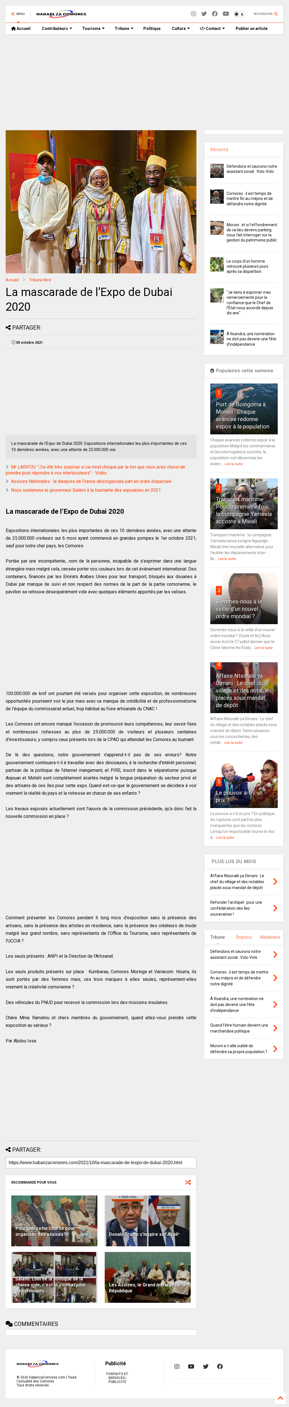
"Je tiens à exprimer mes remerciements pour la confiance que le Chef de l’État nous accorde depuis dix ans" (250, 302)
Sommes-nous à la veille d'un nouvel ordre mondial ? (239, 609)
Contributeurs (55, 28)
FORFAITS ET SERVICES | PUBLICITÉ (117, 1378)
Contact (213, 28)
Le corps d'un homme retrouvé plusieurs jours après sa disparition (247, 266)
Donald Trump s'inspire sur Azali (143, 1234)
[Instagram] (193, 14)
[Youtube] (226, 14)
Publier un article (251, 28)
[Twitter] (204, 14)
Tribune (122, 28)
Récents (219, 149)
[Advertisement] (144, 82)
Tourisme (91, 28)
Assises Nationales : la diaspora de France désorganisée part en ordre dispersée (91, 481)
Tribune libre (40, 280)
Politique (152, 28)
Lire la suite (234, 464)
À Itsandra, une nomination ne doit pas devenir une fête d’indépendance (251, 339)
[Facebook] (215, 14)
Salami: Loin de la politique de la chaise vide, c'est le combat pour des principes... (51, 1284)
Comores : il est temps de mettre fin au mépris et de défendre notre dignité (250, 198)
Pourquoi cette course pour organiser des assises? (45, 1231)
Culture (179, 28)
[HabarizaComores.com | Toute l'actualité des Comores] (61, 16)
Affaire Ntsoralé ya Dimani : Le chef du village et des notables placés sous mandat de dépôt (244, 690)
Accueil (23, 28)
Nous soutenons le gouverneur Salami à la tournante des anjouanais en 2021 (86, 490)
